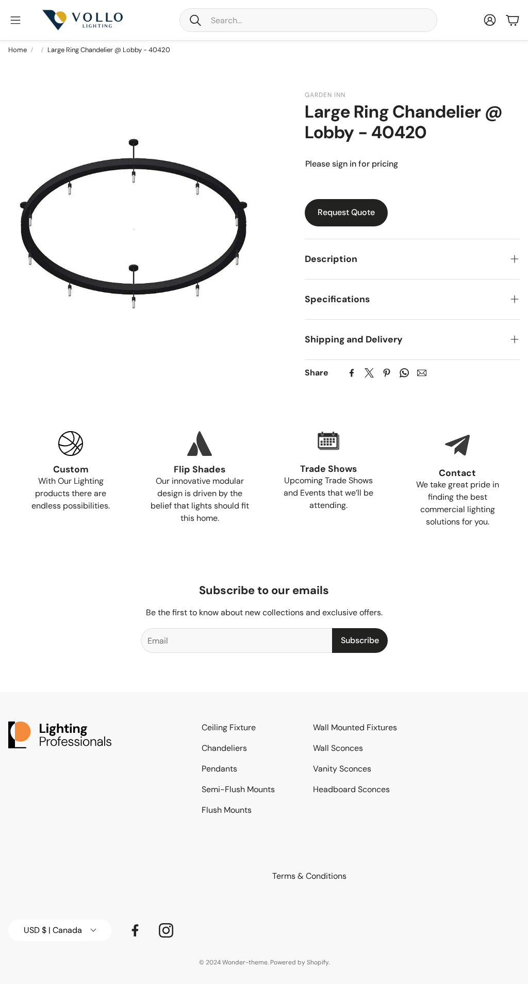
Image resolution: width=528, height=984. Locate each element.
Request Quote (346, 212)
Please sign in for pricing (351, 163)
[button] (308, 20)
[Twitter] (369, 373)
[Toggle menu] (15, 20)
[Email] (421, 373)
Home (17, 49)
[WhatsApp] (404, 373)
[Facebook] (351, 373)
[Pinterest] (386, 373)
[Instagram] (166, 930)
